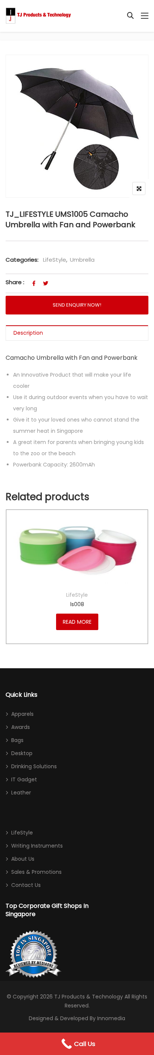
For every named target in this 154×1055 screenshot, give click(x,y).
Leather (21, 792)
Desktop (22, 753)
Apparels (22, 714)
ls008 (77, 604)
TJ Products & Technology (88, 996)
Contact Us (26, 885)
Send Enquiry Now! (77, 304)
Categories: (22, 260)
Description (28, 333)
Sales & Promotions (36, 872)
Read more (77, 622)
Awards (20, 727)
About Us (22, 859)
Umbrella (82, 260)
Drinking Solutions (34, 766)
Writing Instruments (37, 845)
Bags (17, 740)
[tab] (77, 333)
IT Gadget (24, 779)
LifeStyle (54, 260)
